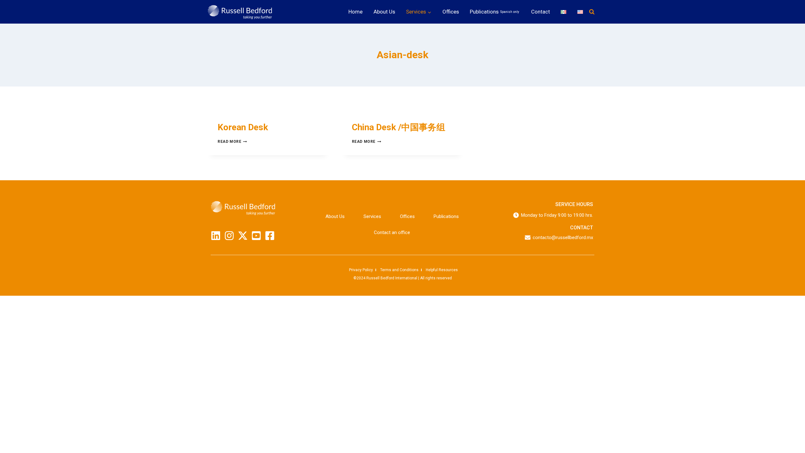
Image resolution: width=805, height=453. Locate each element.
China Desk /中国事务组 (398, 127)
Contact (540, 11)
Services (372, 216)
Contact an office (392, 232)
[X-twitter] (243, 236)
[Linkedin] (216, 236)
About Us (384, 11)
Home (355, 11)
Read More (232, 141)
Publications (494, 11)
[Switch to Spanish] (563, 12)
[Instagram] (229, 236)
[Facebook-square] (270, 236)
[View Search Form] (591, 12)
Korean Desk (243, 127)
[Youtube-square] (256, 236)
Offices (450, 11)
